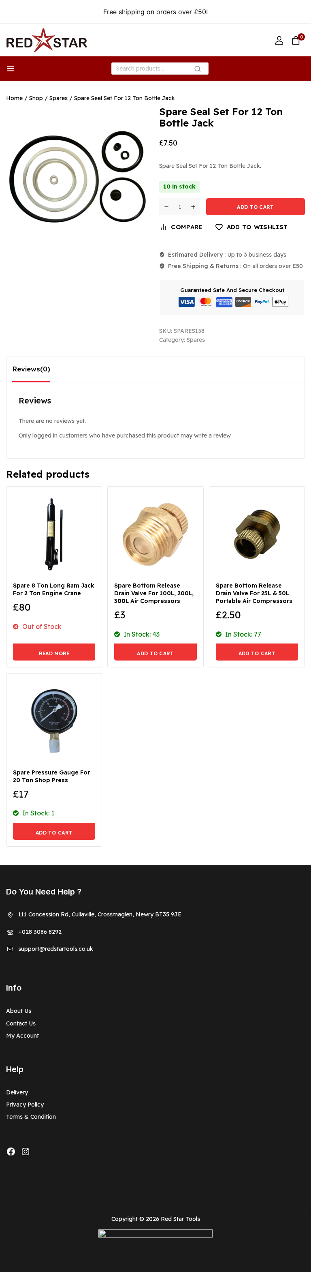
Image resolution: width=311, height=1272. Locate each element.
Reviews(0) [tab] (31, 369)
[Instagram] (25, 1151)
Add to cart (255, 207)
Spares (196, 339)
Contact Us (21, 1023)
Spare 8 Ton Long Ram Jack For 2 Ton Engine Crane (53, 589)
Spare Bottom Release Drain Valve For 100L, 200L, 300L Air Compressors (154, 593)
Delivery (17, 1092)
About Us (18, 1011)
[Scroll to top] (292, 1229)
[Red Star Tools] (46, 40)
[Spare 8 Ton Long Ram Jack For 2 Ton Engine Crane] (54, 534)
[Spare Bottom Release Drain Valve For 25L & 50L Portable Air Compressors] (257, 534)
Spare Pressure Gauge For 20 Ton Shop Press (51, 776)
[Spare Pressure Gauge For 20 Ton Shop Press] (54, 721)
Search (200, 70)
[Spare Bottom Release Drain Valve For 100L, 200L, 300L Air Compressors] (155, 534)
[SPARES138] (77, 177)
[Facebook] (11, 1151)
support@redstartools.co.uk (55, 948)
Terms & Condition (31, 1116)
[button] (155, 652)
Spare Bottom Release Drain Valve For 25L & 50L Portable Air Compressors (254, 593)
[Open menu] (10, 68)
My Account (22, 1035)
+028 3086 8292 (40, 931)
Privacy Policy (25, 1104)
